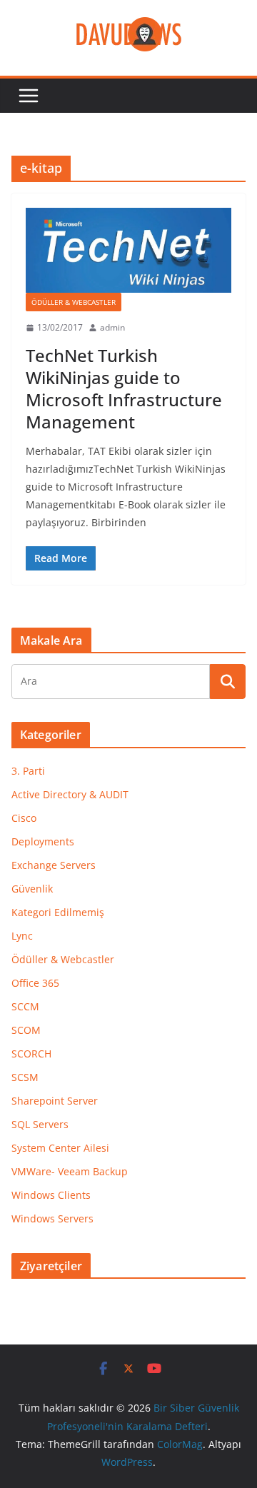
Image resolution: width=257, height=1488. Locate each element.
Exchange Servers (53, 865)
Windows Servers (52, 1218)
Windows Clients (51, 1195)
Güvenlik (32, 888)
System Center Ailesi (60, 1148)
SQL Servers (40, 1124)
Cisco (23, 818)
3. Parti (28, 771)
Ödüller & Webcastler (73, 302)
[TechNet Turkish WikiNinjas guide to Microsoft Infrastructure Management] (128, 250)
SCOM (26, 1030)
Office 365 (35, 983)
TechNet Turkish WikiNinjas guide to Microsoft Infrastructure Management (124, 388)
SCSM (25, 1077)
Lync (22, 935)
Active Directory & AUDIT (69, 794)
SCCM (25, 1006)
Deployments (42, 841)
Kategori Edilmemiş (57, 912)
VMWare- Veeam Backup (69, 1171)
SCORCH (31, 1053)
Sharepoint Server (54, 1100)
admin (112, 327)
